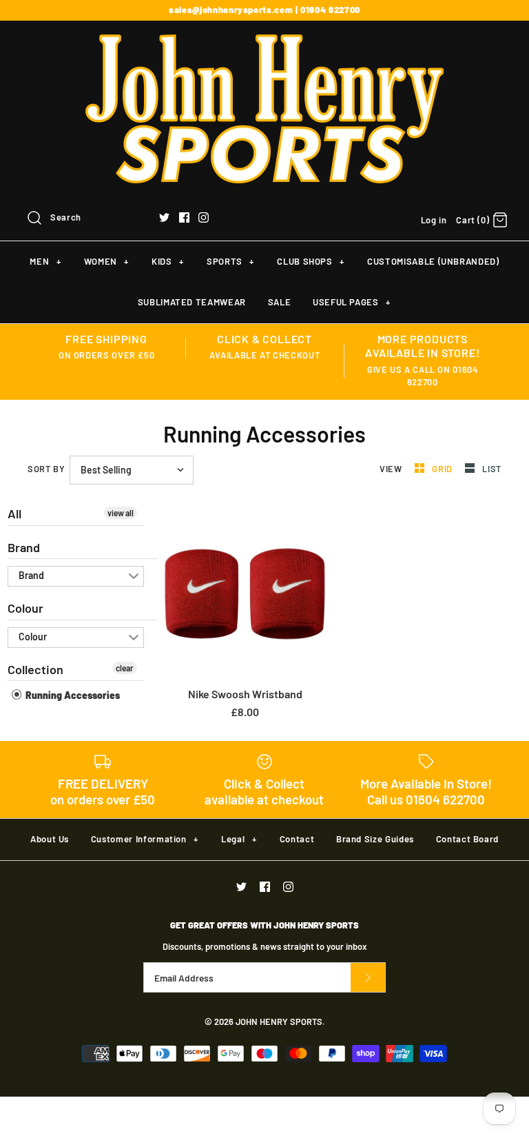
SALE (279, 301)
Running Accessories (71, 695)
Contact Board (467, 838)
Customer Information (144, 838)
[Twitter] (164, 217)
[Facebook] (184, 217)
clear (125, 668)
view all (120, 513)
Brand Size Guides (375, 838)
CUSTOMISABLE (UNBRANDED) (433, 261)
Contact (297, 838)
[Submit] (368, 978)
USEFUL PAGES (352, 301)
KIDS (168, 261)
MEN (45, 261)
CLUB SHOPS (310, 261)
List (491, 468)
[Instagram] (203, 217)
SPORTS (230, 261)
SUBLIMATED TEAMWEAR (192, 301)
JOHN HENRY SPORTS (279, 1021)
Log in (434, 219)
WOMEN (106, 261)
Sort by (46, 468)
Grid (443, 468)
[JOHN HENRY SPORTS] (264, 43)
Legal (238, 838)
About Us (49, 838)
